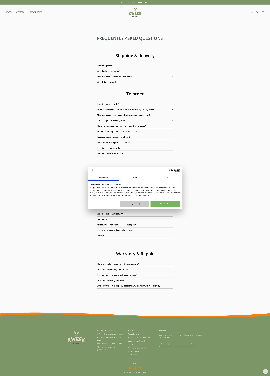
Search (130, 330)
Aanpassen (133, 204)
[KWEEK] (135, 12)
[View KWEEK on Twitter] (135, 368)
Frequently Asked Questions (139, 337)
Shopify (143, 373)
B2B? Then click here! (136, 341)
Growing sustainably (105, 330)
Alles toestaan (165, 204)
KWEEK (131, 373)
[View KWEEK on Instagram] (139, 368)
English (133, 363)
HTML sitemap (134, 355)
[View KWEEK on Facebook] (130, 368)
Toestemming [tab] (103, 177)
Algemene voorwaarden (137, 348)
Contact (131, 344)
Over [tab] (166, 177)
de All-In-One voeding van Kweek (110, 334)
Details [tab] (135, 177)
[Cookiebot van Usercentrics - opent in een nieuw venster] (171, 170)
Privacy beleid (133, 351)
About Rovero (133, 334)
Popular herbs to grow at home (109, 343)
